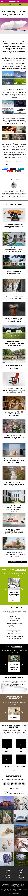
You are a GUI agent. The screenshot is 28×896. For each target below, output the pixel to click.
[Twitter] (12, 783)
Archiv (20, 872)
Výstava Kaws (14, 617)
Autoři (20, 870)
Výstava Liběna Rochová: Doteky (14, 636)
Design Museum (17, 677)
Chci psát (8, 872)
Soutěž (20, 875)
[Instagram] (8, 783)
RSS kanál (7, 875)
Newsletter (7, 879)
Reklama (8, 870)
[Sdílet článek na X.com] (13, 168)
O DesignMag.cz (20, 869)
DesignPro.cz (14, 699)
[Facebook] (4, 783)
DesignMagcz (7, 793)
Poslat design (20, 877)
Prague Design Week (17, 726)
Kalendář (8, 877)
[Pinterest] (15, 783)
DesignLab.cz (17, 893)
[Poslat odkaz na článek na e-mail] (18, 171)
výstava (20, 161)
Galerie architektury (17, 165)
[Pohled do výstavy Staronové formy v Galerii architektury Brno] (20, 129)
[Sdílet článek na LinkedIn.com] (21, 168)
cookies (4, 891)
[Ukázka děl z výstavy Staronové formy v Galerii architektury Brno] (14, 26)
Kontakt (8, 869)
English (20, 879)
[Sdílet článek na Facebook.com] (5, 168)
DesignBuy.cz (21, 569)
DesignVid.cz (17, 647)
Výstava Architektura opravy (14, 623)
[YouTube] (19, 783)
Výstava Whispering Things (14, 630)
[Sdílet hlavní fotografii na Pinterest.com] (10, 171)
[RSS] (23, 783)
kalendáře (20, 607)
